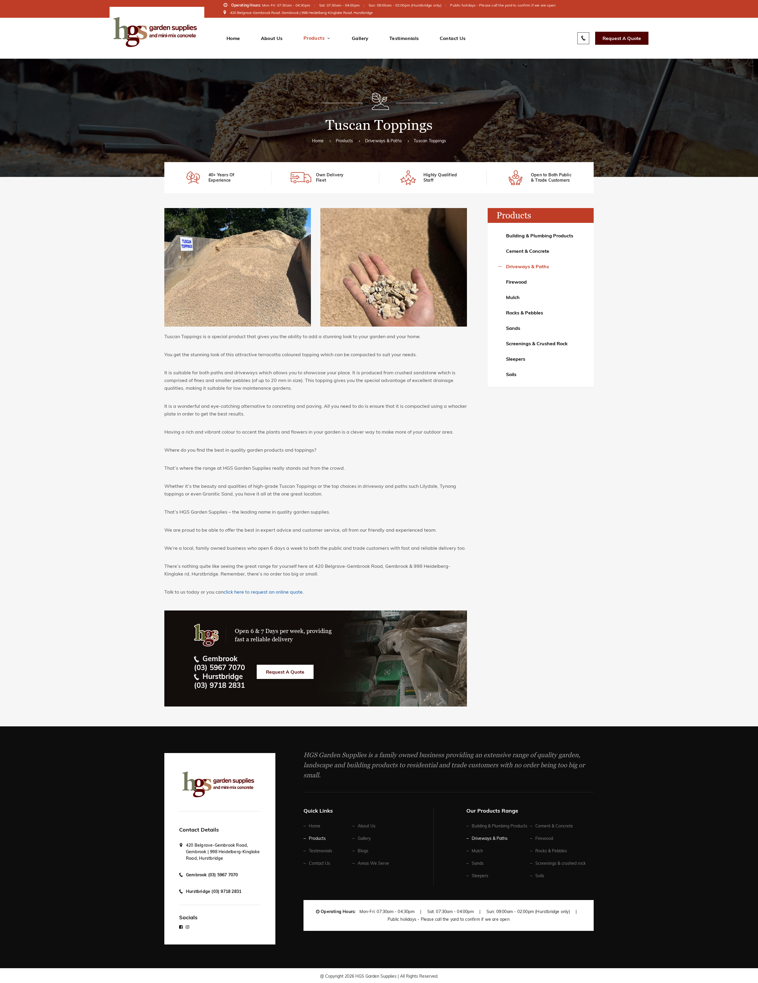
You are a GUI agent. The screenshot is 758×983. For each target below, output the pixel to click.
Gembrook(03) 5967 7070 (219, 663)
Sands (513, 328)
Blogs (363, 850)
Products (314, 38)
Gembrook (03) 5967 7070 (212, 874)
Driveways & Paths (383, 140)
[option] (218, 177)
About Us (272, 38)
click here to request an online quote (263, 592)
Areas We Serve (373, 863)
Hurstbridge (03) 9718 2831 (213, 891)
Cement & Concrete (527, 251)
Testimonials (404, 38)
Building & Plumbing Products (539, 236)
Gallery (360, 38)
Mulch (513, 297)
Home (233, 38)
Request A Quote (622, 38)
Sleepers (515, 359)
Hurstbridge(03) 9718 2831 (219, 681)
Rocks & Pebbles (524, 313)
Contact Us (453, 38)
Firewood (516, 282)
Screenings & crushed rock (537, 343)
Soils (511, 374)
